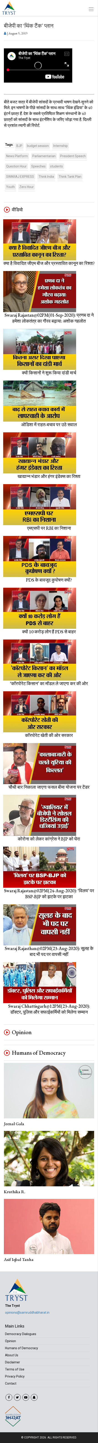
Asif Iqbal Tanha (19, 1259)
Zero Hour (26, 187)
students (56, 166)
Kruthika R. (14, 1192)
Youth (10, 187)
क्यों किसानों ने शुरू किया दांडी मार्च (49, 373)
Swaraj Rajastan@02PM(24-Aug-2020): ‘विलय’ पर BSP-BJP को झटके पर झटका (49, 894)
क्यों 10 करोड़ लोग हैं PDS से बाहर (49, 632)
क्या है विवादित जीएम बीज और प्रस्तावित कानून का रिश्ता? (49, 263)
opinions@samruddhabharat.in (27, 1312)
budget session (38, 146)
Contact (10, 1383)
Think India (46, 176)
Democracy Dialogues (20, 1334)
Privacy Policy (15, 1376)
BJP (19, 146)
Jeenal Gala (14, 1124)
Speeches (38, 166)
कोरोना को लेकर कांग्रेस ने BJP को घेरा (49, 839)
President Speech (73, 156)
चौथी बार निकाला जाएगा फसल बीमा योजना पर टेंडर (49, 787)
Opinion (22, 1032)
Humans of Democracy (39, 1053)
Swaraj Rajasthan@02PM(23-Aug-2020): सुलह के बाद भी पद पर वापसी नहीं (49, 951)
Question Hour (16, 166)
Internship (60, 146)
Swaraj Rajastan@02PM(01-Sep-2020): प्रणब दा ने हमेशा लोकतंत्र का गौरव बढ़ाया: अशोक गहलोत (49, 318)
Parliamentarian (44, 156)
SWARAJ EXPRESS (20, 176)
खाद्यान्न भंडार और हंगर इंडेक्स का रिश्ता (49, 476)
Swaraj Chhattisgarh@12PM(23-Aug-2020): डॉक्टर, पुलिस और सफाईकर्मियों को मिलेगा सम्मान (49, 1009)
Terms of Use (14, 1369)
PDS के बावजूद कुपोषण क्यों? (49, 580)
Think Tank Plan (70, 176)
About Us (11, 1355)
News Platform (17, 156)
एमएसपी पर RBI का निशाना (49, 528)
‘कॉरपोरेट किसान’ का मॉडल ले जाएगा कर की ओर (49, 683)
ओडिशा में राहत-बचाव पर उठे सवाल (49, 425)
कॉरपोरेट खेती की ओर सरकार (49, 735)
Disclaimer (12, 1362)
